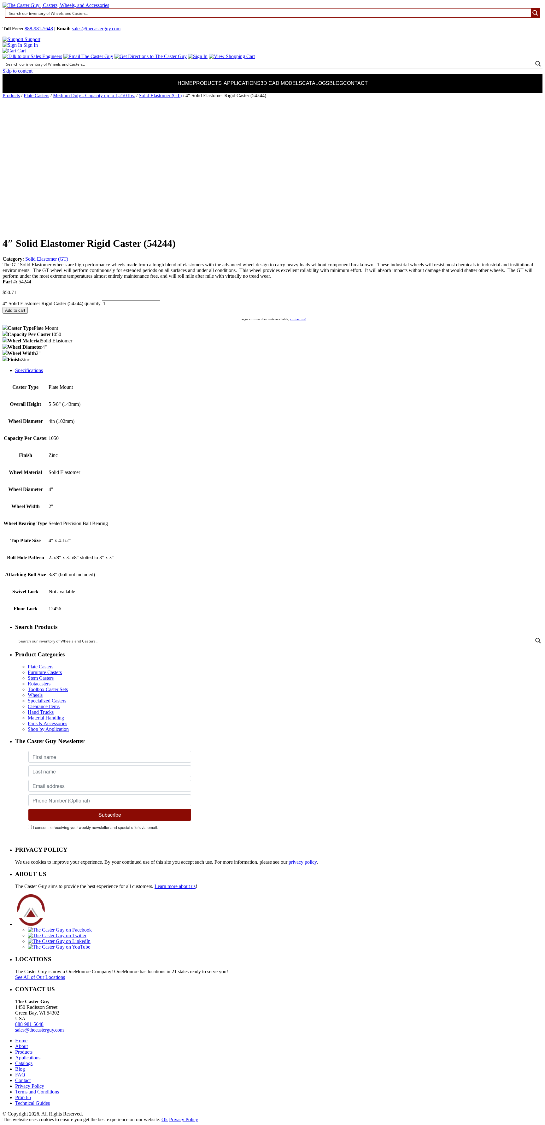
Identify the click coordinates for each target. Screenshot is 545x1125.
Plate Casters (36, 95)
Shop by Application (48, 729)
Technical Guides (32, 1103)
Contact (355, 83)
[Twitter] (57, 935)
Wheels (35, 695)
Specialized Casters (47, 700)
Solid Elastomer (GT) (160, 95)
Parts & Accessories (47, 723)
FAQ (20, 1074)
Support (31, 39)
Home (185, 83)
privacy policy (303, 862)
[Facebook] (60, 930)
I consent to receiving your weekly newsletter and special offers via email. (95, 827)
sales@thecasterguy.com (96, 28)
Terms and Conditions (37, 1091)
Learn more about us (175, 886)
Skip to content (17, 71)
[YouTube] (59, 947)
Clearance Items (44, 706)
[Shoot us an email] (88, 56)
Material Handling (46, 717)
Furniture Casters (45, 672)
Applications (242, 83)
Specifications (29, 370)
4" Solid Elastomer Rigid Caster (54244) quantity (52, 303)
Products (207, 83)
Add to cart (15, 310)
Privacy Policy (29, 1086)
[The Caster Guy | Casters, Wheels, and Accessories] (56, 5)
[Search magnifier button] (535, 13)
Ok (164, 1119)
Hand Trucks (41, 712)
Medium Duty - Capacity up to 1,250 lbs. (94, 95)
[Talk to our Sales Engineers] (32, 56)
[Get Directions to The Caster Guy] (150, 56)
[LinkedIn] (59, 941)
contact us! (298, 319)
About (21, 1046)
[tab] (278, 370)
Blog (336, 83)
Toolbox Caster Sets (48, 689)
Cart (21, 50)
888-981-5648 (39, 28)
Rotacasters (39, 683)
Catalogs (315, 83)
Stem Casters (41, 678)
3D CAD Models (281, 83)
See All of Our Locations (40, 977)
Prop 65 (23, 1097)
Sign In (30, 45)
